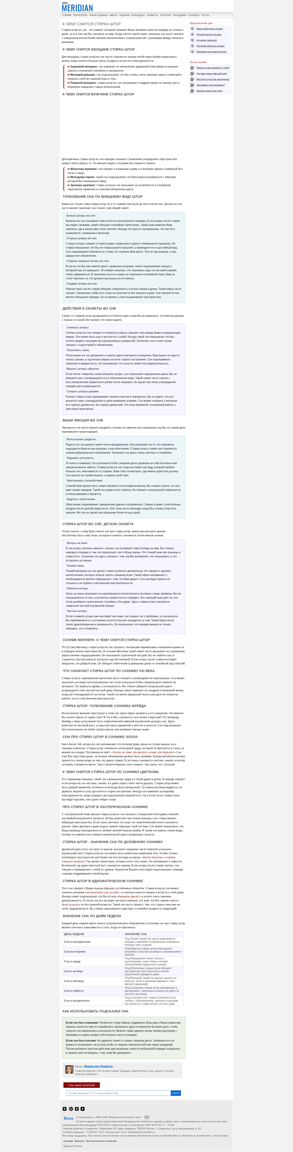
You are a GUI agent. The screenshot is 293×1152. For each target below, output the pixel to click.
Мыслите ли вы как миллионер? (213, 79)
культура (165, 15)
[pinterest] (71, 1110)
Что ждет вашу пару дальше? (212, 73)
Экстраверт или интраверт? (211, 85)
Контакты (79, 1141)
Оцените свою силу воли (209, 91)
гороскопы (80, 15)
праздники (179, 15)
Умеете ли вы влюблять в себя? (213, 67)
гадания (124, 15)
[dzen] (82, 1110)
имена (114, 15)
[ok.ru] (76, 1110)
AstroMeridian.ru (86, 1117)
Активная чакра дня (207, 40)
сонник (66, 15)
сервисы (193, 15)
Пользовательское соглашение (101, 1141)
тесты (205, 15)
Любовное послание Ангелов (211, 51)
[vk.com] (64, 1110)
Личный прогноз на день (209, 34)
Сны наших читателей (82, 1085)
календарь (138, 15)
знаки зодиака (98, 15)
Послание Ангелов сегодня (210, 46)
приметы (152, 15)
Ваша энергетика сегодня (210, 28)
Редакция (68, 1141)
